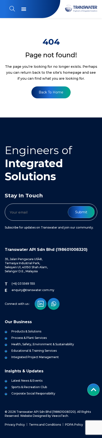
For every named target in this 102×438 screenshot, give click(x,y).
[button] (24, 9)
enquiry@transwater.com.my (33, 290)
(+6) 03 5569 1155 (23, 283)
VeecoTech (60, 416)
